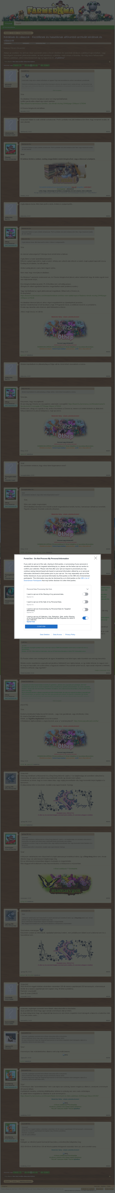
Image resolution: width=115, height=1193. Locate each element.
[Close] (96, 559)
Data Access (57, 634)
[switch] (85, 594)
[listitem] (57, 589)
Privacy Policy (70, 634)
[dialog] (57, 596)
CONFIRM (41, 626)
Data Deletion (45, 634)
